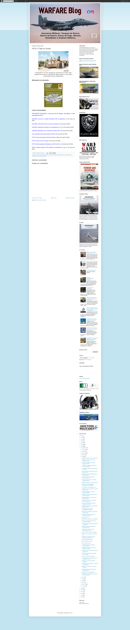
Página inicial (53, 197)
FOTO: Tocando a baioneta (92, 261)
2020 (82, 446)
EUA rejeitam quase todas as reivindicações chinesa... (87, 509)
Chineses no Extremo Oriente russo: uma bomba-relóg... (89, 521)
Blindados (47, 154)
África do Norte (38, 154)
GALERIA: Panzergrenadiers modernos (90, 278)
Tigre (40, 156)
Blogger (71, 612)
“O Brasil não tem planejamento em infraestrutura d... (89, 570)
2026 (82, 435)
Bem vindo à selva (85, 517)
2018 (82, 589)
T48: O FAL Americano (86, 543)
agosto (83, 454)
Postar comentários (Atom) (40, 200)
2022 (82, 442)
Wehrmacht (44, 156)
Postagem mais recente (37, 197)
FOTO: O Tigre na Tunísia (87, 541)
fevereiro (84, 584)
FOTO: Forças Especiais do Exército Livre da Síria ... (89, 554)
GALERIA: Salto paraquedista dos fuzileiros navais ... (88, 527)
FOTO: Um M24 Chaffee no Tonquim (89, 532)
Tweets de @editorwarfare (84, 378)
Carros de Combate (52, 154)
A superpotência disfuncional (90, 288)
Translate (89, 359)
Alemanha (43, 154)
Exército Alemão (60, 154)
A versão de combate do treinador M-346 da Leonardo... (89, 466)
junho (83, 577)
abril (83, 580)
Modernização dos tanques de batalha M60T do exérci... (89, 506)
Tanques (37, 156)
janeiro (83, 586)
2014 (82, 596)
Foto (64, 154)
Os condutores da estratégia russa (89, 487)
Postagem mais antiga (69, 197)
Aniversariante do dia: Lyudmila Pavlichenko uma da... (88, 515)
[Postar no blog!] (51, 153)
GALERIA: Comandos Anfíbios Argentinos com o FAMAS (88, 485)
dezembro (84, 447)
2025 (82, 437)
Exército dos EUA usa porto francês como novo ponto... (89, 501)
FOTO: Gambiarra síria (91, 270)
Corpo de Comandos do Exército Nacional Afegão (88, 492)
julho (83, 456)
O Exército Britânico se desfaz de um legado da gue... (89, 498)
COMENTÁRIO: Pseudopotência (88, 572)
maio (83, 578)
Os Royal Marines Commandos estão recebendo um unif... (89, 558)
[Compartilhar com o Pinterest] (55, 153)
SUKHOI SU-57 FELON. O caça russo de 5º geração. (92, 328)
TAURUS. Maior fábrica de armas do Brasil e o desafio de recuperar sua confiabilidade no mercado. (92, 309)
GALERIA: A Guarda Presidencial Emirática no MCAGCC (88, 537)
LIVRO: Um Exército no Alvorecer (88, 556)
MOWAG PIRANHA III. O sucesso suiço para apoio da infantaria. (92, 298)
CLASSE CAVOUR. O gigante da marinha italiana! (88, 545)
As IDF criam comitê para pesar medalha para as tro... (88, 530)
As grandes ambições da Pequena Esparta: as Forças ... (89, 548)
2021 (82, 444)
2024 (82, 439)
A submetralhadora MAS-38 (87, 539)
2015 (82, 595)
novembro (84, 449)
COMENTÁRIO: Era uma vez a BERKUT (90, 519)
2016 (82, 593)
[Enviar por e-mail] (49, 153)
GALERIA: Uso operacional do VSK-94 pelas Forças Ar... (89, 495)
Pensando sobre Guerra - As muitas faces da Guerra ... (89, 480)
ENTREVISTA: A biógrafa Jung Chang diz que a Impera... (89, 574)
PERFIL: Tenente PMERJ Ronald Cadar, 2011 (92, 253)
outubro (83, 451)
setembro (84, 453)
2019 (82, 588)
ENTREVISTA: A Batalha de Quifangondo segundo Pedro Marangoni (92, 339)
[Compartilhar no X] (52, 153)
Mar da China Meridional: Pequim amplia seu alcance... (88, 504)
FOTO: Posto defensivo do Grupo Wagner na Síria (88, 463)
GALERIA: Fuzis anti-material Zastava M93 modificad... (89, 475)
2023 (82, 441)
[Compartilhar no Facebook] (54, 153)
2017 (82, 591)
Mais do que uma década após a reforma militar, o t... (88, 477)
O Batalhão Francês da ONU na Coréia (90, 458)
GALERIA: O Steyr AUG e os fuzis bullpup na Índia (88, 460)
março (83, 582)
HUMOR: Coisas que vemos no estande (90, 482)
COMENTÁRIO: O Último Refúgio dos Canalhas (92, 319)
